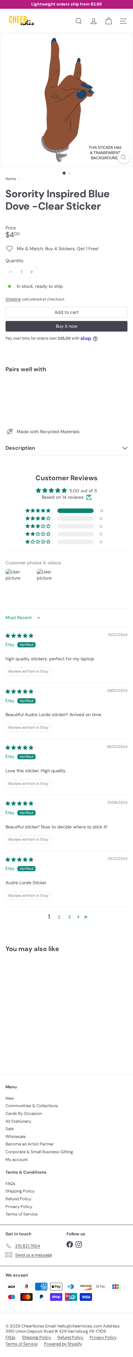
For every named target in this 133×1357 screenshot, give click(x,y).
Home (10, 179)
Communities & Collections (31, 1105)
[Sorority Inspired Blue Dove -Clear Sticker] (66, 398)
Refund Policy (18, 1199)
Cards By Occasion (23, 1113)
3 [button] (69, 917)
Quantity (14, 260)
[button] (38, 510)
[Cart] (108, 21)
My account (16, 1159)
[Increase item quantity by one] (31, 271)
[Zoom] (123, 157)
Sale (9, 1128)
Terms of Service (21, 1214)
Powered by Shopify (63, 1344)
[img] (19, 636)
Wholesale (15, 1136)
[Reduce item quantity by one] (10, 271)
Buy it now (66, 326)
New (9, 1098)
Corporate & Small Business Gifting (39, 1152)
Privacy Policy (18, 1206)
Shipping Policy (20, 1191)
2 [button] (59, 917)
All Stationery (18, 1121)
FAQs (10, 1183)
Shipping (13, 299)
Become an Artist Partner (29, 1144)
